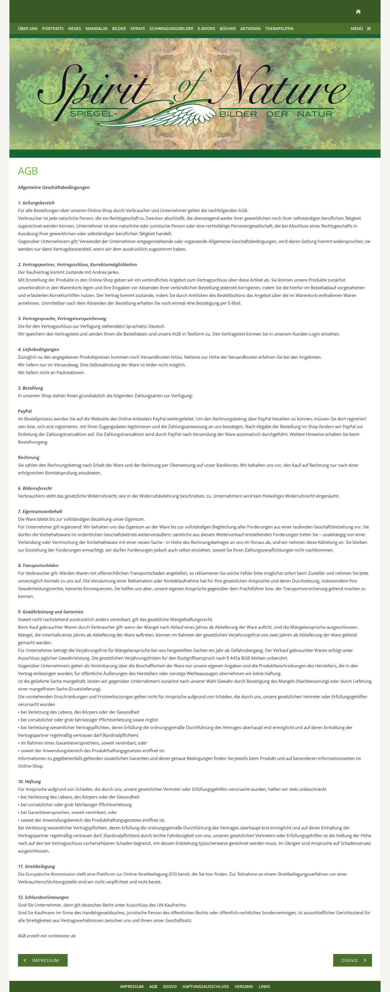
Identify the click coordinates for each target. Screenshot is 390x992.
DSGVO (170, 986)
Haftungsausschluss (205, 986)
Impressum (132, 986)
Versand (244, 986)
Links (264, 986)
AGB (153, 986)
